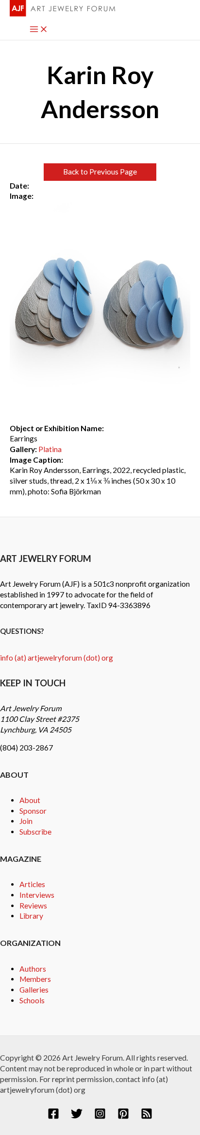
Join (26, 821)
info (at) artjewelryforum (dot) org (56, 657)
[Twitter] (77, 1116)
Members (35, 979)
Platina (50, 449)
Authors (32, 968)
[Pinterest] (123, 1116)
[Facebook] (53, 1116)
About (29, 800)
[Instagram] (100, 1116)
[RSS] (146, 1116)
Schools (32, 1000)
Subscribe (35, 831)
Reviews (33, 905)
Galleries (34, 989)
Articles (32, 884)
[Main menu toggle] (39, 29)
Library (31, 915)
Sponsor (33, 810)
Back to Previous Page (100, 171)
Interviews (36, 895)
